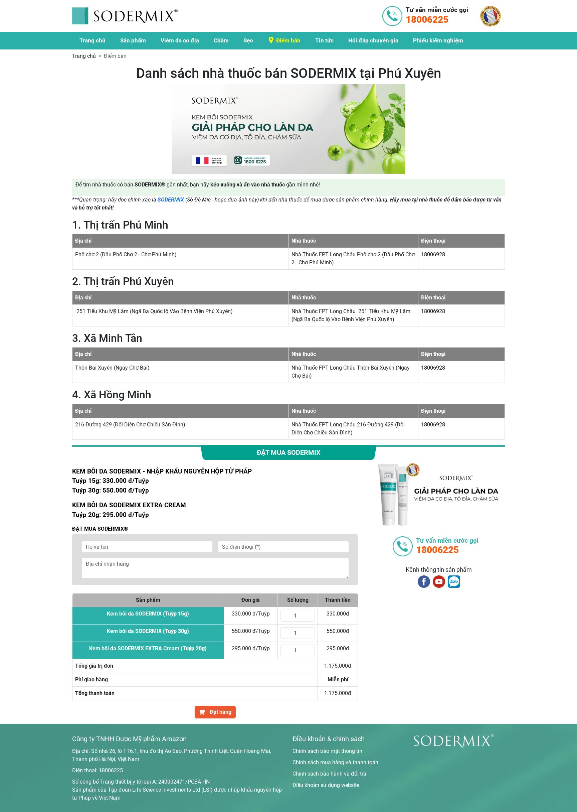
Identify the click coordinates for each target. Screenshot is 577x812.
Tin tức (324, 40)
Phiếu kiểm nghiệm (438, 40)
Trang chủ (92, 40)
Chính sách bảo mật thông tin (327, 751)
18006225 (111, 770)
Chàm (221, 40)
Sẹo (248, 40)
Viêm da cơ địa (180, 40)
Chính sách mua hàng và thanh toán (335, 762)
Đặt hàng (219, 712)
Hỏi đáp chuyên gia (373, 40)
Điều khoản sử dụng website (326, 785)
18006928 (433, 254)
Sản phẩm (133, 40)
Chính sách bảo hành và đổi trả (329, 774)
